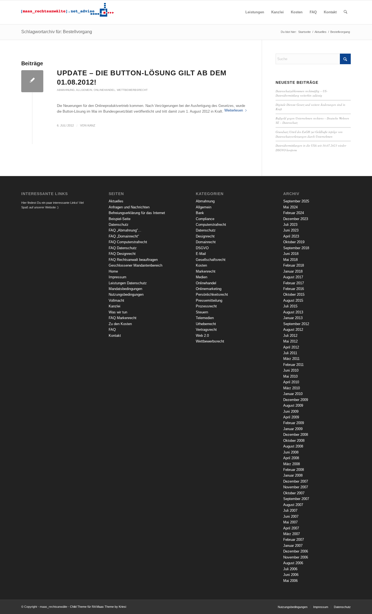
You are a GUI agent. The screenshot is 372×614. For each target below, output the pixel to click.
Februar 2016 (293, 289)
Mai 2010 (290, 376)
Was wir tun (118, 312)
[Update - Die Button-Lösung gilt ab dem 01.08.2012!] (32, 81)
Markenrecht (205, 271)
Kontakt (115, 336)
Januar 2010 (293, 394)
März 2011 (291, 359)
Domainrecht (206, 242)
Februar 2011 (293, 365)
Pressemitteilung (209, 300)
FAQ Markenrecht (122, 318)
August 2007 (293, 505)
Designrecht (205, 236)
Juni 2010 (290, 370)
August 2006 (293, 563)
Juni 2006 (290, 575)
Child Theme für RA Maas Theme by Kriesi (98, 606)
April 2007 (291, 528)
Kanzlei (114, 306)
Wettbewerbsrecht (132, 89)
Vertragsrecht (206, 330)
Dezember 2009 (295, 400)
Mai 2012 (290, 341)
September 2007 (296, 499)
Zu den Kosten (120, 324)
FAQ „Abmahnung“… (125, 230)
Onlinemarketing (208, 289)
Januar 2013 (293, 318)
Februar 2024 (293, 213)
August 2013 (293, 312)
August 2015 (293, 300)
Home (113, 271)
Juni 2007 (290, 516)
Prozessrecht (206, 306)
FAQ (112, 330)
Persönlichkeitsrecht (212, 294)
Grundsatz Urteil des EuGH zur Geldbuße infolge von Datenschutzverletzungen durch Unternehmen (309, 134)
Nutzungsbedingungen (126, 294)
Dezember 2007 (295, 481)
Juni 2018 (290, 254)
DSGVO (202, 248)
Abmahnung (66, 89)
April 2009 (291, 417)
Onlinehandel (104, 89)
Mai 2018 (290, 260)
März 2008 (291, 464)
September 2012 (296, 324)
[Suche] (345, 12)
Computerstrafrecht (211, 225)
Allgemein (84, 89)
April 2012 (291, 347)
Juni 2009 (290, 411)
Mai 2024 (290, 207)
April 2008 (291, 458)
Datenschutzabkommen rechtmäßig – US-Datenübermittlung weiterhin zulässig (302, 93)
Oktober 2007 (293, 493)
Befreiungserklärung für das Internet (137, 213)
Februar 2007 (293, 540)
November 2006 (295, 557)
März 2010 (291, 388)
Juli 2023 (290, 225)
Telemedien (205, 318)
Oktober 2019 (293, 242)
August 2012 (293, 330)
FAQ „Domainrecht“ (124, 236)
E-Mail (201, 254)
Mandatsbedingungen (125, 289)
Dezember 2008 (295, 435)
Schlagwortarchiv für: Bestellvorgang (56, 31)
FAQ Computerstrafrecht (128, 242)
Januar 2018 (293, 271)
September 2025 (296, 201)
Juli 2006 (290, 569)
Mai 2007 (290, 522)
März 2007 (291, 534)
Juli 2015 (290, 306)
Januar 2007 (293, 546)
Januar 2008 (293, 475)
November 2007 (295, 487)
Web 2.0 (202, 336)
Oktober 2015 (293, 294)
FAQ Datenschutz (123, 248)
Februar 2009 (293, 423)
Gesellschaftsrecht (210, 260)
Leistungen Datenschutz (128, 283)
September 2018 (296, 248)
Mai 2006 (290, 581)
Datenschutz (119, 225)
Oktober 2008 (293, 441)
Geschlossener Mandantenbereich (135, 265)
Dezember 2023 (295, 219)
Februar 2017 (293, 283)
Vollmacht (116, 300)
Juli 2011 (290, 353)
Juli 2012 (290, 336)
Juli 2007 (290, 510)
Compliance (205, 219)
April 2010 (291, 382)
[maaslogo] (67, 12)
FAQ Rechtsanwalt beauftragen (133, 260)
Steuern (202, 312)
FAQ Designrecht (122, 254)
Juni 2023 (290, 230)
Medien (201, 277)
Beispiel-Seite (119, 219)
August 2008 (293, 446)
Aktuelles (116, 201)
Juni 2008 (290, 452)
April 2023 (291, 236)
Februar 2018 (293, 265)
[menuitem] (255, 12)
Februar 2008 (293, 470)
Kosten (201, 265)
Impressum (117, 277)
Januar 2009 (293, 429)
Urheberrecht (206, 324)
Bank (200, 213)
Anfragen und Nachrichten (129, 207)
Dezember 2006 (295, 551)
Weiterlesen (233, 110)
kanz (91, 125)
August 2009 (293, 405)
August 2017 (293, 277)
